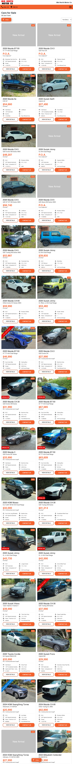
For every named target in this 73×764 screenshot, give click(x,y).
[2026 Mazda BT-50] (18, 34)
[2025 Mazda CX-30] (18, 388)
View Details (10, 69)
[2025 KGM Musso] (18, 488)
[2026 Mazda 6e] (18, 85)
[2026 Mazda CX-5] (18, 135)
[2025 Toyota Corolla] (18, 640)
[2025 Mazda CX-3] (54, 337)
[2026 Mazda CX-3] (54, 34)
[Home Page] (7, 2)
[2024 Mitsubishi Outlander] (54, 741)
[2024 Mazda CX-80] (54, 690)
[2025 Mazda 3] (18, 438)
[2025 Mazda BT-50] (18, 337)
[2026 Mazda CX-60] (18, 287)
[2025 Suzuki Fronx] (54, 640)
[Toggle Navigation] (70, 7)
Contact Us (26, 69)
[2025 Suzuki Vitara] (18, 589)
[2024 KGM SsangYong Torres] (18, 690)
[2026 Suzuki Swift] (54, 85)
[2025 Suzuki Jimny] (18, 539)
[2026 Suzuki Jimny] (54, 135)
